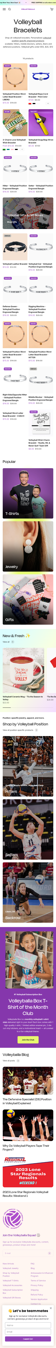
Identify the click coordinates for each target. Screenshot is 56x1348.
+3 (22, 149)
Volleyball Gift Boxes (12, 1297)
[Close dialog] (51, 1308)
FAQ (32, 1263)
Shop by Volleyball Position (11, 1274)
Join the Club (28, 1040)
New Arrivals (8, 1263)
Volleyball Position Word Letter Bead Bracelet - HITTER (40, 355)
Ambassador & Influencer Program (42, 1274)
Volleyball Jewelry (10, 1268)
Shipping (35, 1290)
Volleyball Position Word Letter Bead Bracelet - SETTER (14, 355)
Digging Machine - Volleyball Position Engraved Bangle (37, 309)
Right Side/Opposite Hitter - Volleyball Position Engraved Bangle (15, 397)
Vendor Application (39, 1299)
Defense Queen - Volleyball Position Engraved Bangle (11, 309)
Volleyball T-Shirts (10, 1280)
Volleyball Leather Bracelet (15, 264)
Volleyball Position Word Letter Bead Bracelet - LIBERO (14, 97)
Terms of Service (38, 1280)
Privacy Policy (37, 1285)
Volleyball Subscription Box (13, 1291)
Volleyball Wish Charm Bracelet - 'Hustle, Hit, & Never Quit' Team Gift (39, 443)
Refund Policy (37, 1294)
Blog (33, 1268)
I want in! (28, 1338)
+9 (48, 103)
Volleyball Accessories (12, 1285)
